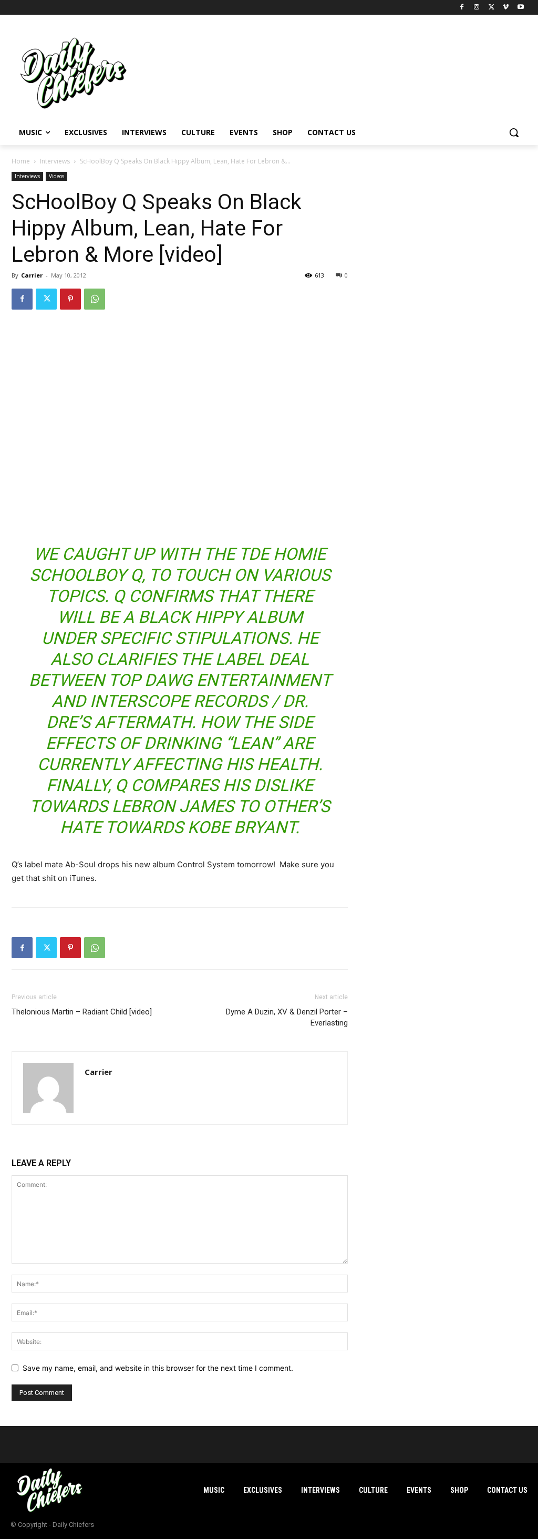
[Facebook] (462, 8)
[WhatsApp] (94, 299)
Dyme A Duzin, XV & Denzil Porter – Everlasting (287, 1017)
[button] (513, 132)
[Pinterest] (70, 299)
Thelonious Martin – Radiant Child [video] (82, 1012)
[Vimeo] (506, 8)
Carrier (32, 275)
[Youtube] (520, 8)
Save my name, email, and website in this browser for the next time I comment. (158, 1367)
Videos (56, 176)
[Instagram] (477, 8)
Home (21, 161)
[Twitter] (491, 8)
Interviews (55, 161)
